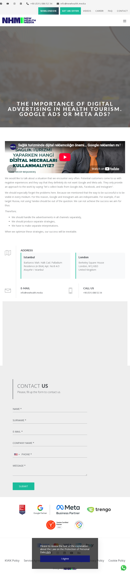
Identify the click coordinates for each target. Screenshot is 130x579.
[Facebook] (1, 3)
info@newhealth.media (73, 3)
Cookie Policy (117, 560)
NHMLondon (48, 10)
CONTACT (122, 10)
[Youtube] (8, 3)
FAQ (110, 10)
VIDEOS (87, 10)
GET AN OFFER (70, 10)
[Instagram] (15, 3)
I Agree (65, 558)
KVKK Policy (12, 560)
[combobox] (17, 454)
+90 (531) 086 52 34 (41, 3)
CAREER (99, 10)
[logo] (19, 20)
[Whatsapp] (123, 567)
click (48, 552)
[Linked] (21, 3)
